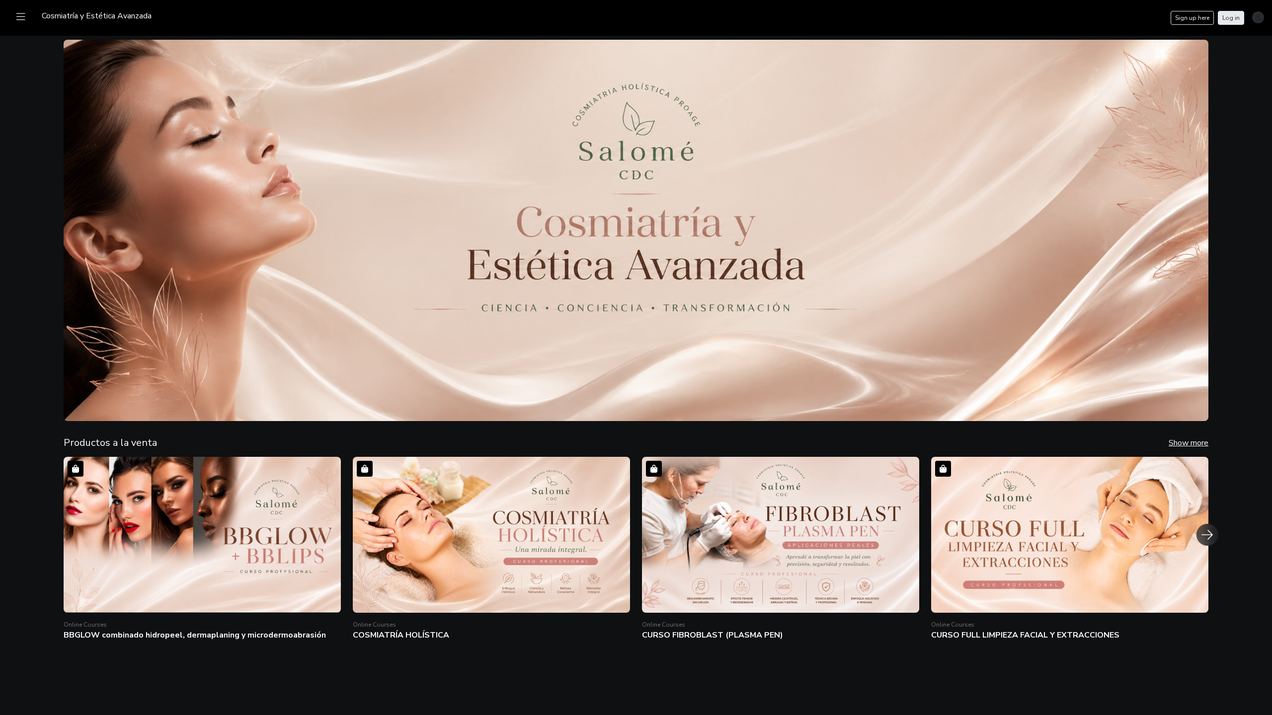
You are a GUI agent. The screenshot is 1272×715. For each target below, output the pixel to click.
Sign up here (1192, 18)
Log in (1231, 18)
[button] (202, 549)
